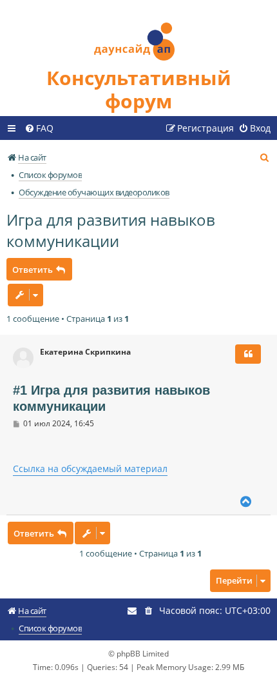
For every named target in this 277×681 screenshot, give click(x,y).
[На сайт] (138, 33)
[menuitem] (38, 128)
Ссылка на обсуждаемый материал (90, 468)
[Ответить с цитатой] (248, 354)
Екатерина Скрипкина (85, 352)
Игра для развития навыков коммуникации (110, 230)
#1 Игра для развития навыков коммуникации (111, 398)
